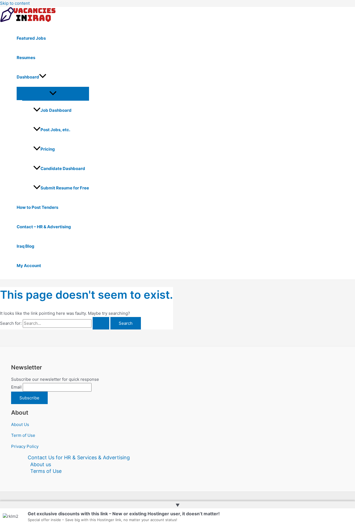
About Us (20, 424)
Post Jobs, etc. (55, 129)
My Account (29, 265)
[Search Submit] (101, 323)
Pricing (47, 149)
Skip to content (15, 3)
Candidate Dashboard (62, 168)
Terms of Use (46, 471)
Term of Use (23, 435)
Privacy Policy (25, 446)
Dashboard (28, 77)
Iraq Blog (25, 246)
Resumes (26, 57)
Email (16, 387)
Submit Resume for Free (64, 188)
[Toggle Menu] (53, 93)
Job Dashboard (56, 110)
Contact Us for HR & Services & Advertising (79, 457)
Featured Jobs (31, 38)
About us (40, 464)
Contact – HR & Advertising (44, 226)
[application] (42, 77)
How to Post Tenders (37, 207)
